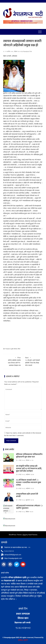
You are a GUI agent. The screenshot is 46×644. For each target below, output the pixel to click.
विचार (19, 349)
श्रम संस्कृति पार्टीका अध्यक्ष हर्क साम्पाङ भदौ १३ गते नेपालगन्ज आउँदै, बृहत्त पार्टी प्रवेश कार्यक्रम (29, 468)
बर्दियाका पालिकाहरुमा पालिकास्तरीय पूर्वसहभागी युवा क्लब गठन (29, 455)
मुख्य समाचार (14, 349)
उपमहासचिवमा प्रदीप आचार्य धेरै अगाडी (27, 495)
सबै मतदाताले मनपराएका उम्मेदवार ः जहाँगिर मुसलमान (29, 507)
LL (22, 640)
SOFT (25, 640)
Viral (24, 534)
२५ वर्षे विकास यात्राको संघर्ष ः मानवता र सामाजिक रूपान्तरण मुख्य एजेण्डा (28, 482)
